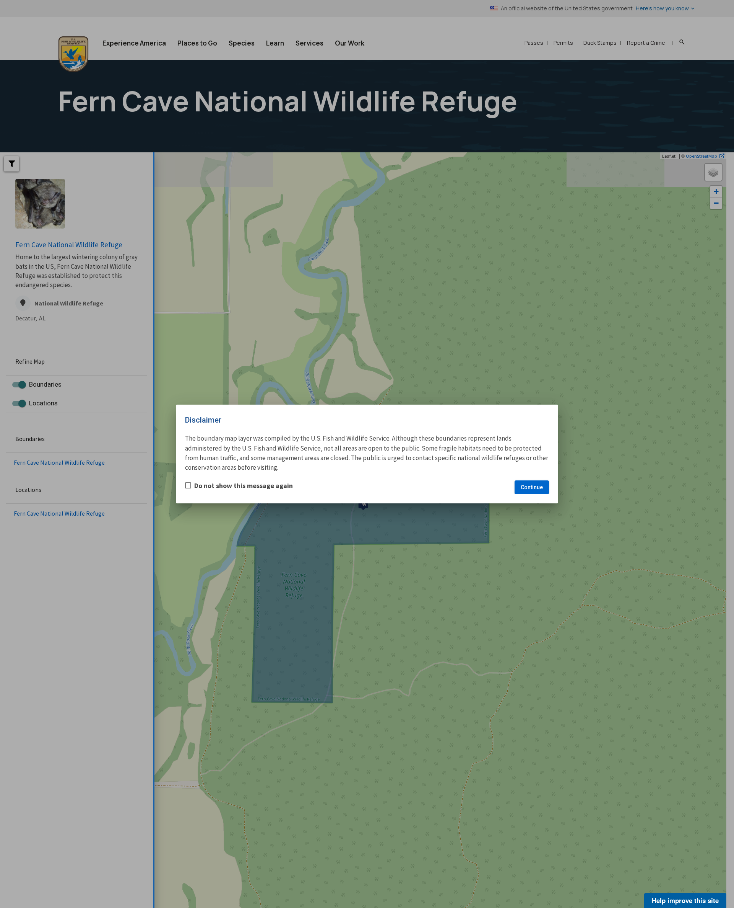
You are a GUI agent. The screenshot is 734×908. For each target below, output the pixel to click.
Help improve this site (685, 900)
